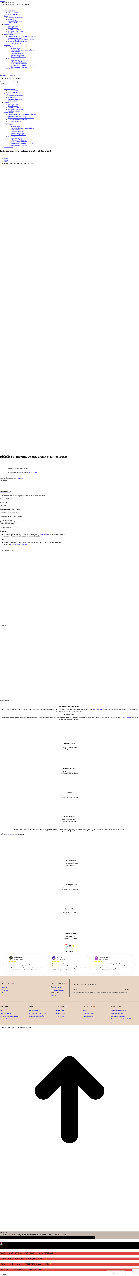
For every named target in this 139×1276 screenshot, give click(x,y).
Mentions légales (88, 1016)
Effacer (20, 478)
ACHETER (4, 480)
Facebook (5, 990)
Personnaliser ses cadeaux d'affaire (121, 1019)
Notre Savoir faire (61, 1013)
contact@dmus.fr (45, 534)
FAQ (1, 1010)
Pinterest (4, 993)
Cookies (85, 1019)
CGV (85, 1010)
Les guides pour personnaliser (9, 1016)
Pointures (3, 478)
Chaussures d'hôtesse (117, 1013)
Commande (11, 75)
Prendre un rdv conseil (6, 1013)
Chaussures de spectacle (118, 1010)
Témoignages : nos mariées (36, 1016)
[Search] (18, 82)
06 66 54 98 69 (33, 472)
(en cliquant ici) (97, 709)
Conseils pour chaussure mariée (37, 1013)
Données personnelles (89, 1013)
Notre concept (60, 1010)
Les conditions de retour (7, 1019)
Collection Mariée (33, 1010)
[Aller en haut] (69, 1169)
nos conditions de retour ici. (18, 544)
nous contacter (127, 717)
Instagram (5, 987)
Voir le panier (4, 75)
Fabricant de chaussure (118, 1016)
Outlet (9, 834)
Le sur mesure (60, 1016)
